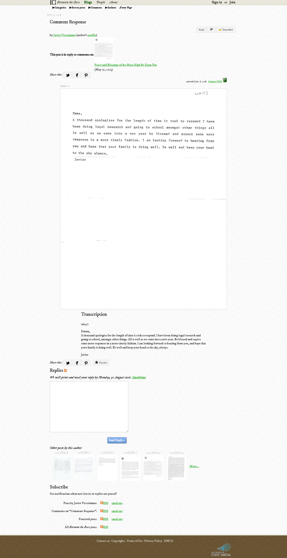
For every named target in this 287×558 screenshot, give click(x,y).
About (113, 2)
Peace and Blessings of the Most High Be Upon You (125, 65)
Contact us (103, 541)
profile (92, 35)
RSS (105, 503)
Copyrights (118, 541)
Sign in (217, 2)
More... (194, 466)
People (100, 2)
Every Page (125, 7)
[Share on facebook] (76, 75)
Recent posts (78, 7)
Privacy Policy (153, 541)
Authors (111, 7)
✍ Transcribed (226, 29)
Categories (60, 7)
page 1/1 (64, 86)
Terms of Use (135, 541)
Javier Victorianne (64, 35)
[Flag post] (211, 30)
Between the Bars (68, 2)
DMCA (168, 541)
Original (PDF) (215, 81)
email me (117, 503)
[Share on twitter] (67, 75)
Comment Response (68, 22)
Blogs (88, 2)
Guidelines (139, 377)
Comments (96, 7)
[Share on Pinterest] (85, 75)
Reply (201, 29)
